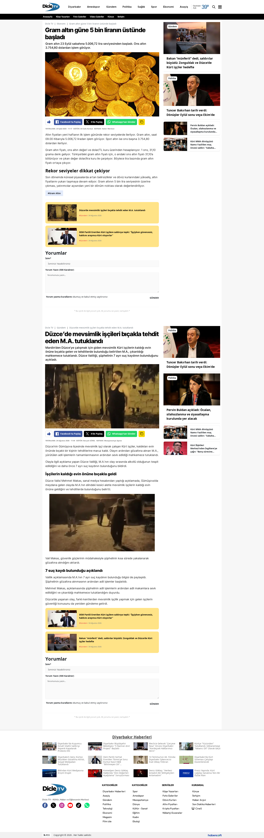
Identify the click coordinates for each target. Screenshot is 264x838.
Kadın (136, 817)
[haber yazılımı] (215, 835)
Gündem (61, 327)
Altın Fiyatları (170, 804)
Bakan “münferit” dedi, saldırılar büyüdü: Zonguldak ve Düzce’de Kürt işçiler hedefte (190, 62)
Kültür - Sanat (140, 808)
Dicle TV (49, 23)
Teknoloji (107, 808)
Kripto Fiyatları (171, 808)
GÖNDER (154, 297)
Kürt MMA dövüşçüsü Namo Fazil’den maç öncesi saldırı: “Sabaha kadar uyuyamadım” (202, 144)
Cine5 (198, 808)
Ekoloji (136, 821)
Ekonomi (61, 23)
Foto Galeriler (79, 17)
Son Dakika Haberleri (204, 804)
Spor (135, 791)
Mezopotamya (140, 799)
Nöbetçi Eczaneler (172, 812)
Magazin (107, 817)
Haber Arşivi (199, 799)
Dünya (136, 804)
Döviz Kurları (170, 799)
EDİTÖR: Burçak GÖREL (85, 440)
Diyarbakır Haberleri (114, 791)
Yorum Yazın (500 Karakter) (59, 269)
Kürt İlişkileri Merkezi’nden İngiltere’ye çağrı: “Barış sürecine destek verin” (203, 448)
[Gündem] (191, 37)
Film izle (107, 821)
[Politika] (191, 89)
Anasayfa (47, 17)
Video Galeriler (97, 17)
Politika (107, 804)
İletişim (121, 17)
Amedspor (138, 795)
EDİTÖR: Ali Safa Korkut (83, 128)
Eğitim (136, 812)
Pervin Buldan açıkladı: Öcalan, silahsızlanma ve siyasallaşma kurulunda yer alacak (203, 128)
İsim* (48, 258)
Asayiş (106, 795)
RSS (47, 835)
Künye (111, 17)
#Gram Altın (54, 193)
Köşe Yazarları (63, 17)
